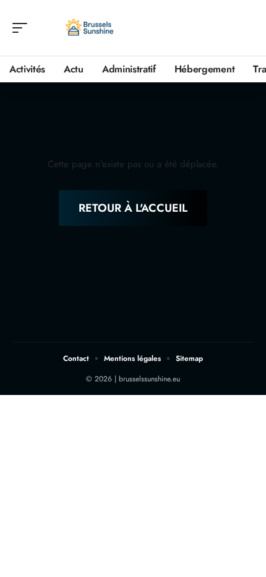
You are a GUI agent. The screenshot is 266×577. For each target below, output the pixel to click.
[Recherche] (245, 28)
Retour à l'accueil (133, 208)
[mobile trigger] (22, 28)
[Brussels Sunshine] (89, 28)
